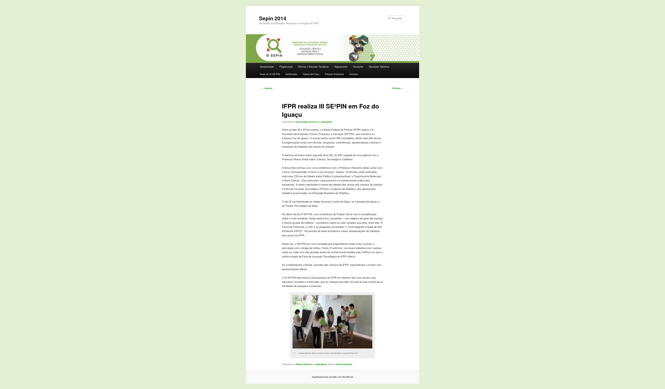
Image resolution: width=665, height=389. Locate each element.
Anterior (267, 88)
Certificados (291, 74)
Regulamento (341, 66)
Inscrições (358, 66)
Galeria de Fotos (311, 74)
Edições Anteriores (334, 74)
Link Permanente (343, 364)
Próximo (397, 88)
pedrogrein (326, 121)
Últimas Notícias (303, 364)
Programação (286, 66)
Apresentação (267, 66)
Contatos (353, 74)
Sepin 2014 (272, 18)
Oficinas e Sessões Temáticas (313, 66)
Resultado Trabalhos (379, 66)
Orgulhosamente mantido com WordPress (332, 376)
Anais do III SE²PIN (270, 74)
